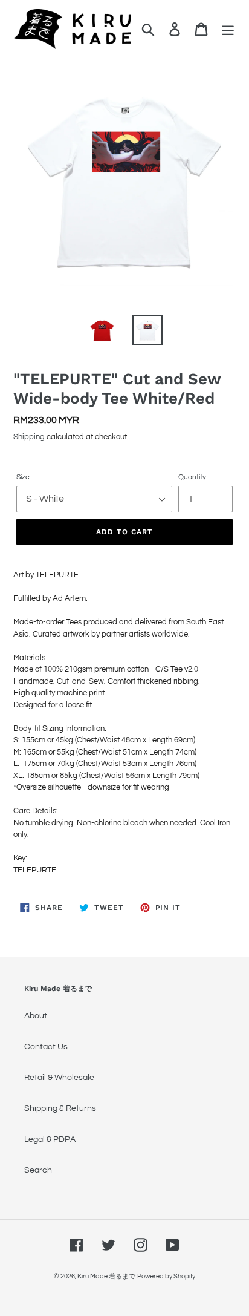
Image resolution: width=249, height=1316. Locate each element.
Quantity (192, 477)
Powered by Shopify (166, 1276)
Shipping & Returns (60, 1108)
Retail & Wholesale (59, 1077)
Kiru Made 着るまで (106, 1276)
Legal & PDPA (50, 1139)
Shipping (29, 437)
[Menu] (228, 29)
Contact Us (46, 1047)
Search (38, 1170)
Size (23, 477)
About (35, 1016)
